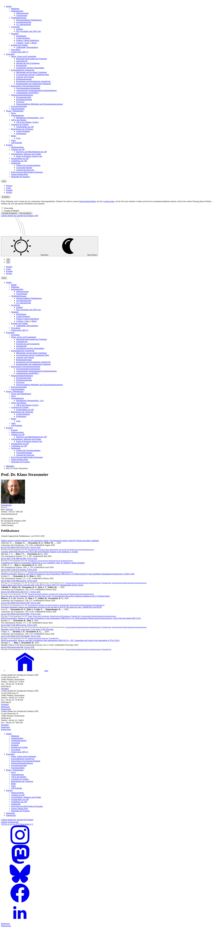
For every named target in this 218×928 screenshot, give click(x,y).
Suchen (9, 192)
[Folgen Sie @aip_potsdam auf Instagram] (20, 844)
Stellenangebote (17, 147)
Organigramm (21, 15)
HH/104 (9, 509)
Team (13, 140)
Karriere (9, 145)
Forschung (10, 54)
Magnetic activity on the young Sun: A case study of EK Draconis (27, 629)
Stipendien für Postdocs (20, 177)
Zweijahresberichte (23, 22)
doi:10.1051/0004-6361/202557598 (15, 603)
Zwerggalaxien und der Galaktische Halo (32, 74)
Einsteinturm (21, 36)
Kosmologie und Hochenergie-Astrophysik (33, 81)
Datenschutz (6, 709)
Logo (18, 138)
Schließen (5, 197)
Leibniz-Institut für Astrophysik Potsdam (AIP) (19, 216)
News (13, 113)
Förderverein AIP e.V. (20, 52)
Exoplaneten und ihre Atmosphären (30, 68)
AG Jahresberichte (23, 24)
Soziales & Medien (11, 211)
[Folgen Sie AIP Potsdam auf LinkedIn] (20, 921)
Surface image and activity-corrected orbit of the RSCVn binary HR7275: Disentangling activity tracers (42, 585)
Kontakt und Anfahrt (19, 45)
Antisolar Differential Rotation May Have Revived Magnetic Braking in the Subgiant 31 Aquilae (39, 552)
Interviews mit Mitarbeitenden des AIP (31, 152)
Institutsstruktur (17, 11)
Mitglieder (15, 9)
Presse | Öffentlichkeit (14, 111)
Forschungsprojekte (19, 106)
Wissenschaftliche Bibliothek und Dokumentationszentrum (39, 104)
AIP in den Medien (18, 120)
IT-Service (20, 102)
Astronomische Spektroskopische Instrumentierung (36, 90)
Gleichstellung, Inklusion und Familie (26, 154)
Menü (4, 278)
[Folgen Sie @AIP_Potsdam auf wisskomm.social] (20, 863)
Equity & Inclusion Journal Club (29, 156)
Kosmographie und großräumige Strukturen (33, 84)
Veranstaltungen (17, 115)
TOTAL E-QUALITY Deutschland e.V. (17, 824)
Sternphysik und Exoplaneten (28, 63)
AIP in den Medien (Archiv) (27, 122)
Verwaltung (15, 50)
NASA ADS (35, 547)
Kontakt (9, 190)
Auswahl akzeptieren (9, 213)
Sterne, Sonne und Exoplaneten (23, 56)
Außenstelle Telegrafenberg (27, 47)
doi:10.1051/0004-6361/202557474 (15, 547)
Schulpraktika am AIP (25, 127)
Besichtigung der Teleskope (22, 129)
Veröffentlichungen (18, 18)
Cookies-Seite (108, 201)
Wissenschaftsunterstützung (22, 95)
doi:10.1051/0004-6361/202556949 (15, 636)
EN (8, 262)
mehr (4, 181)
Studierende (16, 163)
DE (8, 260)
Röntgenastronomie (24, 79)
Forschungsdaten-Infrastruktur (28, 88)
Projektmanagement (24, 99)
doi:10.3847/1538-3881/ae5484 (13, 558)
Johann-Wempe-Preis (19, 174)
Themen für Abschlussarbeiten (28, 165)
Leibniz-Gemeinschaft (10, 822)
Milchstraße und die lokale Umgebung (31, 72)
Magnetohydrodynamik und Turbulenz (31, 59)
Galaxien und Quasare (25, 77)
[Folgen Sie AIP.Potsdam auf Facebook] (20, 902)
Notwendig (8, 208)
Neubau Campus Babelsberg (27, 40)
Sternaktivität (21, 65)
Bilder (13, 136)
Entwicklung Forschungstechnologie (25, 86)
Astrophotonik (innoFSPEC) (27, 93)
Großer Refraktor (23, 38)
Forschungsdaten (18, 109)
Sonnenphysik (22, 61)
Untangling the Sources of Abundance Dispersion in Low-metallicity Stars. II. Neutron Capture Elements (43, 563)
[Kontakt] (5, 688)
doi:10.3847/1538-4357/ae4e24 (13, 569)
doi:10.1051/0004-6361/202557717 (15, 592)
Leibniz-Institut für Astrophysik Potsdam (17, 820)
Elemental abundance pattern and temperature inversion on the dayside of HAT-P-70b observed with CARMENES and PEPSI (51, 607)
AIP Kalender (16, 143)
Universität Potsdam (24, 168)
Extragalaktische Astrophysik (22, 70)
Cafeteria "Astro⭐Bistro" (26, 43)
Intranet (9, 186)
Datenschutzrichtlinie (87, 201)
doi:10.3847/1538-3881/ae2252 (13, 581)
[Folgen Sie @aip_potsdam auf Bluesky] (20, 882)
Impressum (5, 707)
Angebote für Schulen (20, 124)
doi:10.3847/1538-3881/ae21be (13, 625)
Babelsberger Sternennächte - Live (30, 118)
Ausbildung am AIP (19, 161)
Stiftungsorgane (22, 13)
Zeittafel (19, 29)
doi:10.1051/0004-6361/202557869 (15, 614)
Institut (8, 6)
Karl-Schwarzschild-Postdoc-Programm (27, 172)
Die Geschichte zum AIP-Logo (28, 31)
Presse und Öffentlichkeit (21, 394)
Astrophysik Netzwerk (25, 170)
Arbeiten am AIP (18, 149)
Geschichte (15, 27)
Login (8, 188)
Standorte (15, 34)
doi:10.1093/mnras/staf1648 (12, 647)
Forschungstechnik (23, 97)
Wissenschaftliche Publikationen (29, 20)
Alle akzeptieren (25, 213)
